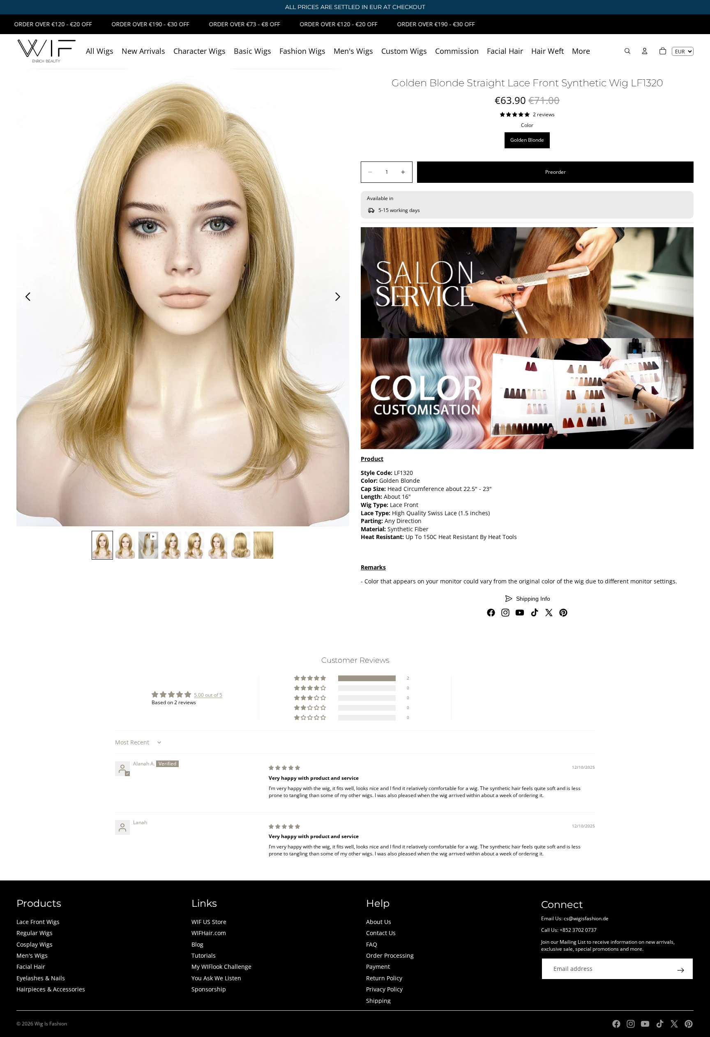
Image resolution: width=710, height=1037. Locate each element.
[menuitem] (581, 51)
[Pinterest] (563, 613)
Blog (197, 944)
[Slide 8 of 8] (263, 545)
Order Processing (390, 955)
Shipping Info (533, 598)
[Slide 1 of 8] (102, 545)
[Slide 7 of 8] (240, 545)
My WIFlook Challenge (221, 966)
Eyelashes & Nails (40, 978)
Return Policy (384, 978)
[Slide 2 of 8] (125, 545)
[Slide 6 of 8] (217, 545)
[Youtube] (520, 613)
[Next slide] (340, 297)
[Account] (645, 51)
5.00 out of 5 (208, 694)
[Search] (627, 51)
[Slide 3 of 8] (148, 545)
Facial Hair (30, 966)
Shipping (378, 1001)
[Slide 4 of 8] (171, 545)
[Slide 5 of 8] (194, 545)
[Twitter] (549, 613)
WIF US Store (208, 922)
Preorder (555, 171)
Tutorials (203, 955)
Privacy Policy (384, 989)
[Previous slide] (25, 297)
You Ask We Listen (216, 978)
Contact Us (381, 933)
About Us (378, 922)
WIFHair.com (208, 933)
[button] (310, 678)
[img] (284, 767)
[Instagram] (505, 613)
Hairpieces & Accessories (50, 989)
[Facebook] (491, 613)
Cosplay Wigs (34, 944)
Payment (378, 966)
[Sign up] (680, 970)
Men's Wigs (32, 955)
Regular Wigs (34, 933)
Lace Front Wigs (38, 922)
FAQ (371, 944)
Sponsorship (208, 989)
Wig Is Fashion (51, 1023)
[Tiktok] (534, 613)
